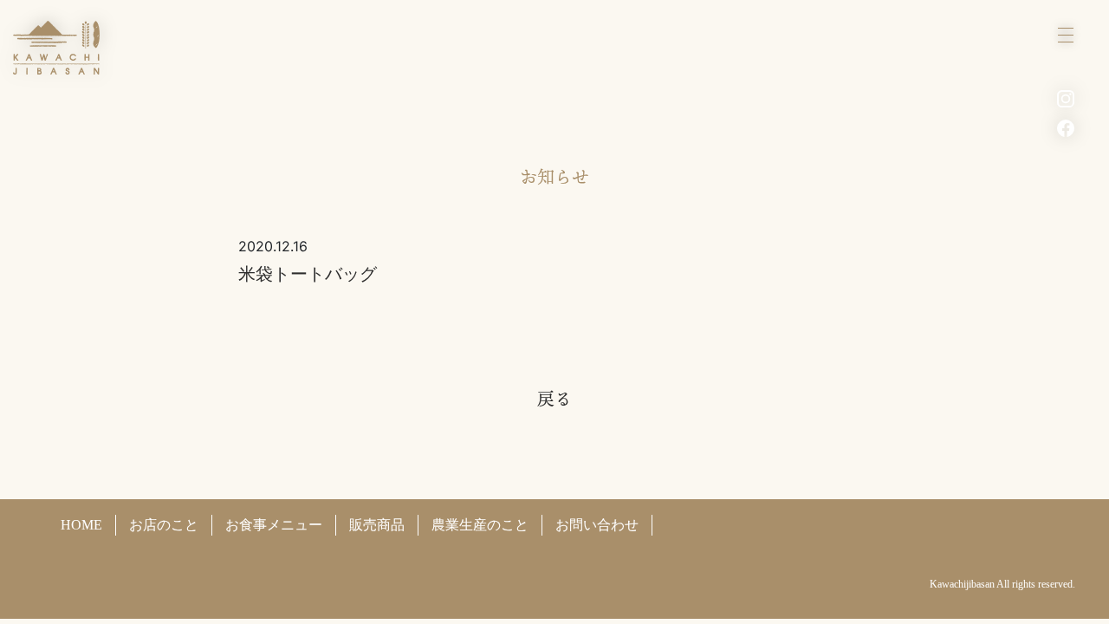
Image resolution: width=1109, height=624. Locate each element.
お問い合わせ (597, 524)
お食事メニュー (273, 524)
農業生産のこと (480, 524)
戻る (554, 399)
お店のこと (163, 524)
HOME (81, 524)
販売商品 (377, 524)
